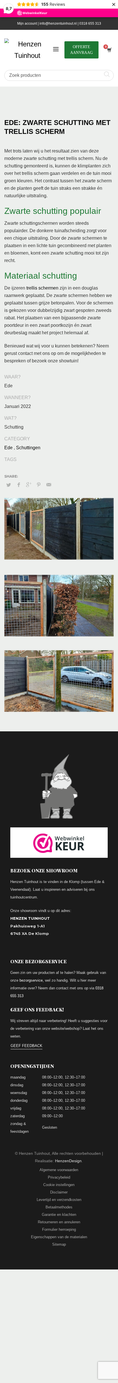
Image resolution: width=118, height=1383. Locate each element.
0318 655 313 (90, 24)
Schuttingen (28, 447)
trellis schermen (42, 288)
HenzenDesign (68, 1161)
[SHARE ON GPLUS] (28, 484)
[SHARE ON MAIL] (48, 484)
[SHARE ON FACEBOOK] (18, 484)
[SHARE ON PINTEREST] (38, 484)
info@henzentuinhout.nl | (59, 24)
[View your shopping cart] (109, 50)
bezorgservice (31, 980)
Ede (8, 447)
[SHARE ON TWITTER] (8, 485)
